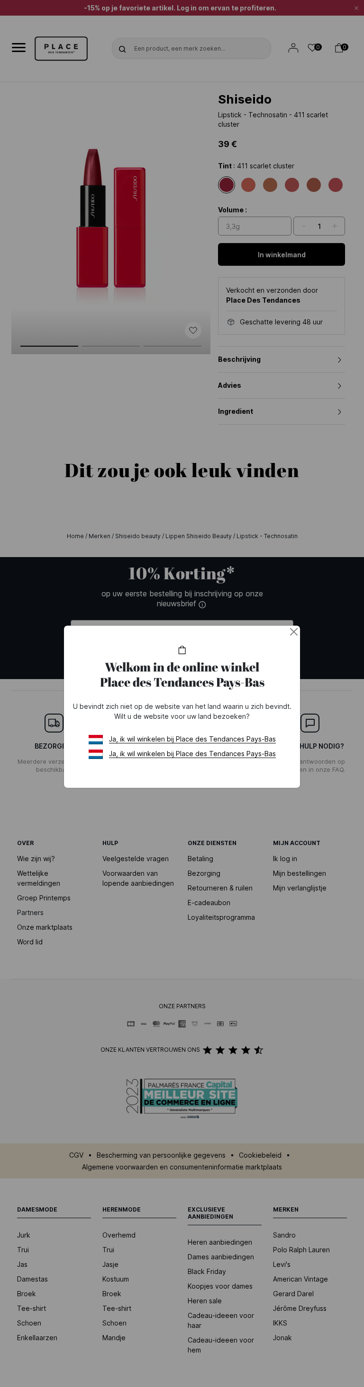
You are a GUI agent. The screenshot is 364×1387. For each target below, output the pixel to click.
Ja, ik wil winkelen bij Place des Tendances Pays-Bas (192, 739)
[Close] (293, 631)
